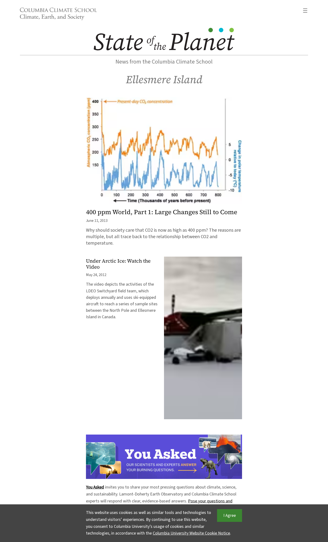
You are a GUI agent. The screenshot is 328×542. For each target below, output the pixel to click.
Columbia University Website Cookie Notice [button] (191, 533)
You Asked (95, 487)
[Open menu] (305, 10)
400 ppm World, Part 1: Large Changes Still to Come (161, 212)
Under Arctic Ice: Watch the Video (118, 264)
